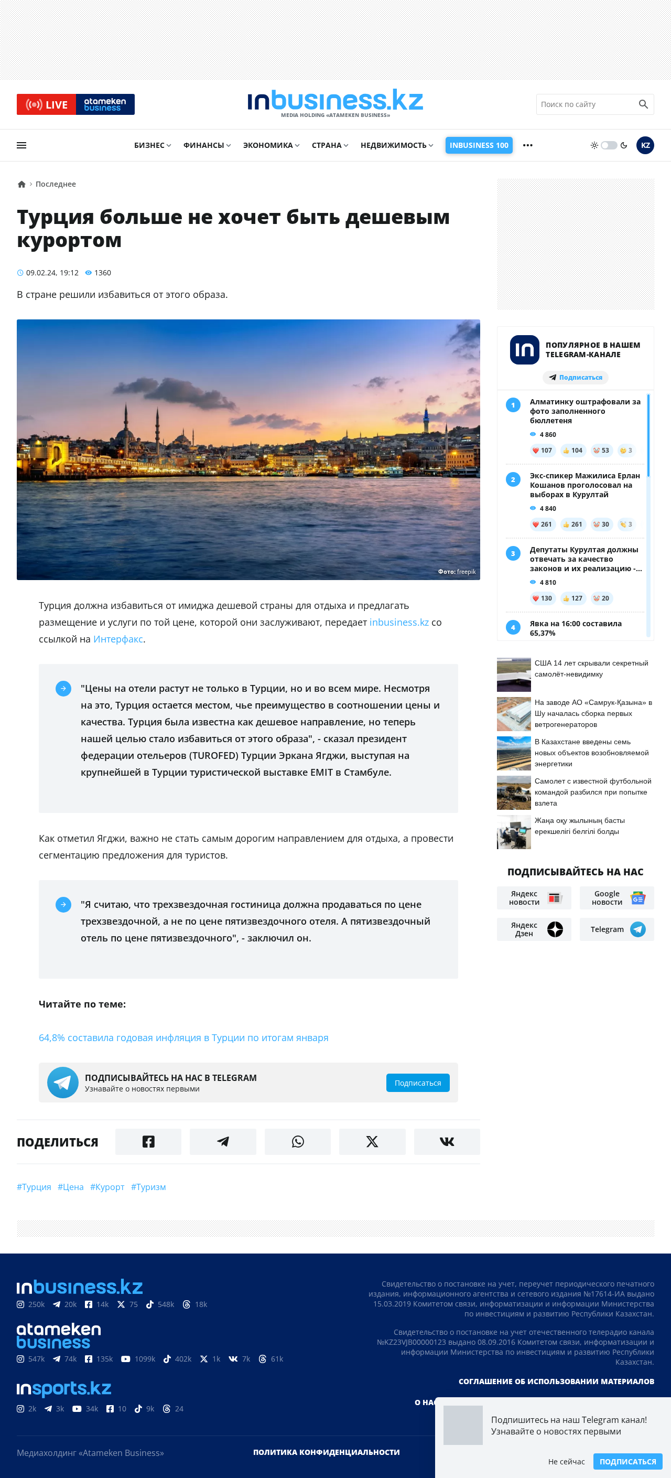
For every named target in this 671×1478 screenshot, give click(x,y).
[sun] (594, 145)
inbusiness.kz (399, 622)
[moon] (624, 145)
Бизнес (149, 145)
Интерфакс (118, 639)
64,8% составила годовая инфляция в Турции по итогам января (184, 1037)
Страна (327, 145)
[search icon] (643, 104)
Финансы (203, 145)
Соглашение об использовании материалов (556, 1381)
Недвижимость (394, 145)
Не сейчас (566, 1461)
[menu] (21, 145)
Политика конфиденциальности (326, 1452)
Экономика (268, 145)
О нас (426, 1402)
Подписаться (628, 1461)
